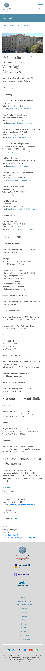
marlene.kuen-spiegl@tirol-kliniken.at (22, 209)
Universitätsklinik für (10, 535)
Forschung (24, 597)
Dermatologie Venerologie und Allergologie (19, 537)
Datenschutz (24, 631)
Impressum (24, 635)
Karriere (24, 624)
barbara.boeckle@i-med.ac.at (19, 180)
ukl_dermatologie (24, 25)
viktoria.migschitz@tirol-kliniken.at (21, 229)
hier (15, 518)
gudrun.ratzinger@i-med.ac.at (19, 108)
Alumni (24, 616)
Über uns (24, 608)
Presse (24, 620)
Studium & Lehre (24, 601)
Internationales (24, 612)
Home (4, 25)
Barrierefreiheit (24, 639)
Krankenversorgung (24, 604)
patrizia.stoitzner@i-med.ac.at (19, 137)
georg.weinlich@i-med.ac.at (19, 151)
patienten (12, 25)
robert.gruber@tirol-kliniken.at (20, 194)
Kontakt (24, 627)
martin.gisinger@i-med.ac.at (19, 166)
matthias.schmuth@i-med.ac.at (20, 123)
